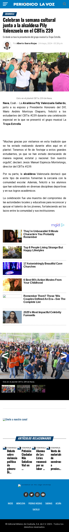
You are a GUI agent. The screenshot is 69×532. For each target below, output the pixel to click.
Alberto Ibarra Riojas (27, 43)
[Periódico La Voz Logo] (34, 5)
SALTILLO (36, 509)
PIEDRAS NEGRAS (35, 503)
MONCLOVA (20, 503)
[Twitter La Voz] (31, 494)
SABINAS (48, 503)
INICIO (10, 503)
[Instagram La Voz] (37, 494)
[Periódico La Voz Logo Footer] (34, 484)
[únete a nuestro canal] (34, 427)
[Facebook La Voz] (25, 494)
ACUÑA (58, 503)
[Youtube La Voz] (43, 494)
